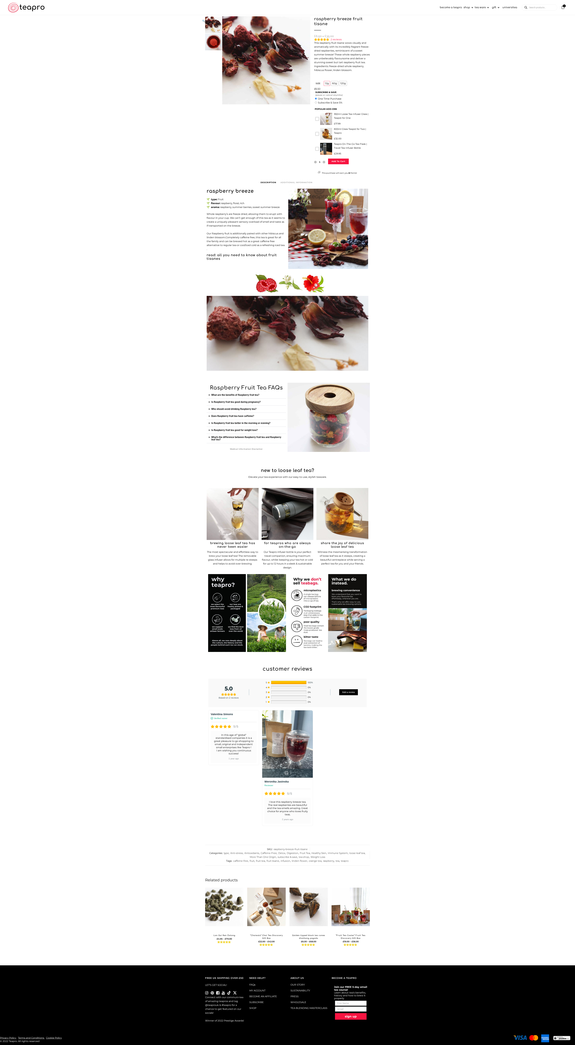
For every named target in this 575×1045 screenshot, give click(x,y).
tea (337, 860)
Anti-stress (236, 853)
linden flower (299, 860)
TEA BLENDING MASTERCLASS (308, 1008)
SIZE (318, 83)
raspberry (328, 860)
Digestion (292, 853)
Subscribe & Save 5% (330, 102)
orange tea (315, 860)
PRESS (294, 996)
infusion (285, 860)
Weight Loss (318, 857)
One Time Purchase (329, 98)
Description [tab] (268, 182)
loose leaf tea (357, 853)
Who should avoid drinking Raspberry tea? (234, 409)
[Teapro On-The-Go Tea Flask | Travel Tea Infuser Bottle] (288, 514)
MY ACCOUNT (257, 990)
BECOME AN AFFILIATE (263, 996)
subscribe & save (287, 857)
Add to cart (338, 161)
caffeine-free (240, 860)
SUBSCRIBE (256, 1002)
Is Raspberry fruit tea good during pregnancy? (236, 402)
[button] (254, 21)
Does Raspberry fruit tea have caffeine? (232, 416)
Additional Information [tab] (296, 182)
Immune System (338, 853)
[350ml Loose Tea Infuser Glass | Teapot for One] (233, 514)
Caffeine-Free (269, 853)
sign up (351, 1016)
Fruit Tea (305, 853)
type (226, 853)
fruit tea (260, 860)
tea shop (304, 857)
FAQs (252, 984)
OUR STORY (297, 984)
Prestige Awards (233, 1020)
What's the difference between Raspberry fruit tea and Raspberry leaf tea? (246, 438)
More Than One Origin (263, 857)
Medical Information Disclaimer (246, 449)
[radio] (327, 83)
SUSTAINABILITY (300, 990)
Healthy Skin (318, 853)
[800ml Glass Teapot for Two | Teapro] (342, 514)
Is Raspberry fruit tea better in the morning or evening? (240, 423)
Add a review (348, 692)
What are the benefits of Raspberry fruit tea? (235, 395)
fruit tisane (273, 860)
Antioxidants (251, 853)
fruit (252, 860)
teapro (345, 860)
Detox (281, 853)
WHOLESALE (298, 1002)
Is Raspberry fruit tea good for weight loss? (234, 430)
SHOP (252, 1008)
